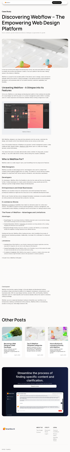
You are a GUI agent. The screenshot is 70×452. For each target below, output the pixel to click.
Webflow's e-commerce (8, 205)
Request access (35, 386)
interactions (22, 224)
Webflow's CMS (24, 146)
